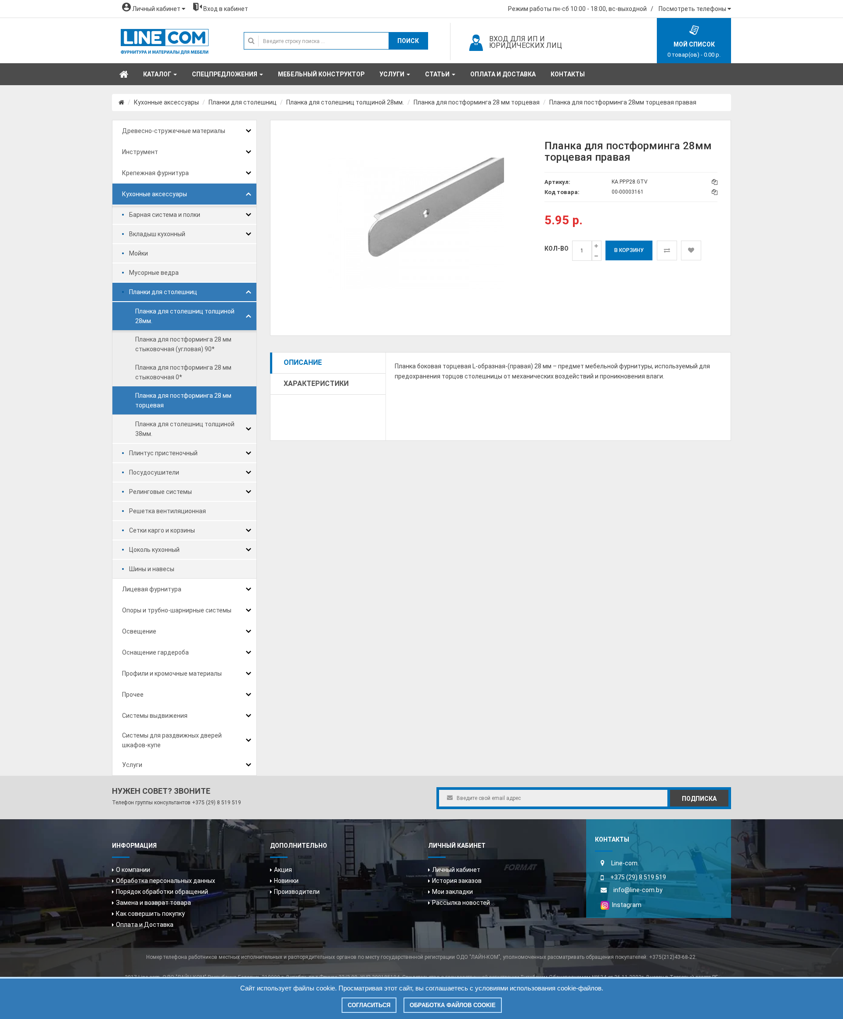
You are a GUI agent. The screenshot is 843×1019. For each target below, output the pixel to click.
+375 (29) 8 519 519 (216, 802)
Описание (303, 362)
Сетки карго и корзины (162, 530)
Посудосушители (154, 472)
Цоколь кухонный (154, 549)
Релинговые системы (160, 491)
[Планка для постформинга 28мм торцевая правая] (416, 223)
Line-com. (625, 863)
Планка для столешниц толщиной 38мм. (184, 429)
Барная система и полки (164, 214)
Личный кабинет (456, 869)
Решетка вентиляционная (167, 511)
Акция (283, 869)
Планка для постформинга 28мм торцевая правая (622, 102)
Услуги (132, 764)
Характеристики (316, 383)
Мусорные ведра (154, 272)
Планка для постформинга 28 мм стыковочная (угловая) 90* (183, 344)
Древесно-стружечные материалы (173, 130)
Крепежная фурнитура (155, 172)
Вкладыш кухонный (157, 234)
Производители (297, 891)
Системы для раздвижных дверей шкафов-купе (172, 740)
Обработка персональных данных (165, 880)
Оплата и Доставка (144, 924)
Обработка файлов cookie (453, 1005)
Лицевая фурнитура (151, 589)
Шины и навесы (151, 569)
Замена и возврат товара (153, 902)
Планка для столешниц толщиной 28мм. (345, 102)
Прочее (133, 694)
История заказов (457, 880)
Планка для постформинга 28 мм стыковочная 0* (183, 372)
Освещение (139, 631)
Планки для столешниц (243, 102)
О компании (133, 869)
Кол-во (556, 248)
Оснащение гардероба (155, 652)
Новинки (286, 880)
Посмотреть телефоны (693, 8)
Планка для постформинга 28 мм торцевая (477, 102)
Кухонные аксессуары (166, 102)
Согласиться (369, 1005)
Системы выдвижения (154, 715)
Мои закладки (452, 891)
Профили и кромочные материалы (172, 673)
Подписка (699, 798)
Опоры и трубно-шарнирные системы (176, 610)
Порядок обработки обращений (162, 891)
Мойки (138, 253)
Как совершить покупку (150, 913)
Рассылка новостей (461, 902)
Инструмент (140, 151)
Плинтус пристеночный (163, 453)
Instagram (625, 904)
